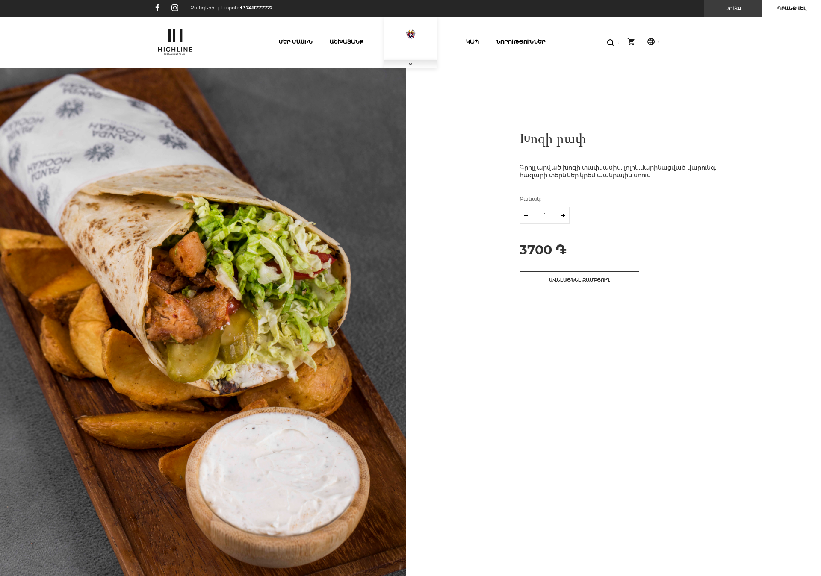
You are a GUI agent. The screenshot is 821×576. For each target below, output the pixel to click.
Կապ (472, 41)
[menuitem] (295, 42)
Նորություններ (521, 41)
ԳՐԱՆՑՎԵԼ (791, 9)
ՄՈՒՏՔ (733, 9)
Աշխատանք (346, 41)
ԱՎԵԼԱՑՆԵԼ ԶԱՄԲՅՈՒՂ (579, 280)
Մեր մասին (296, 41)
